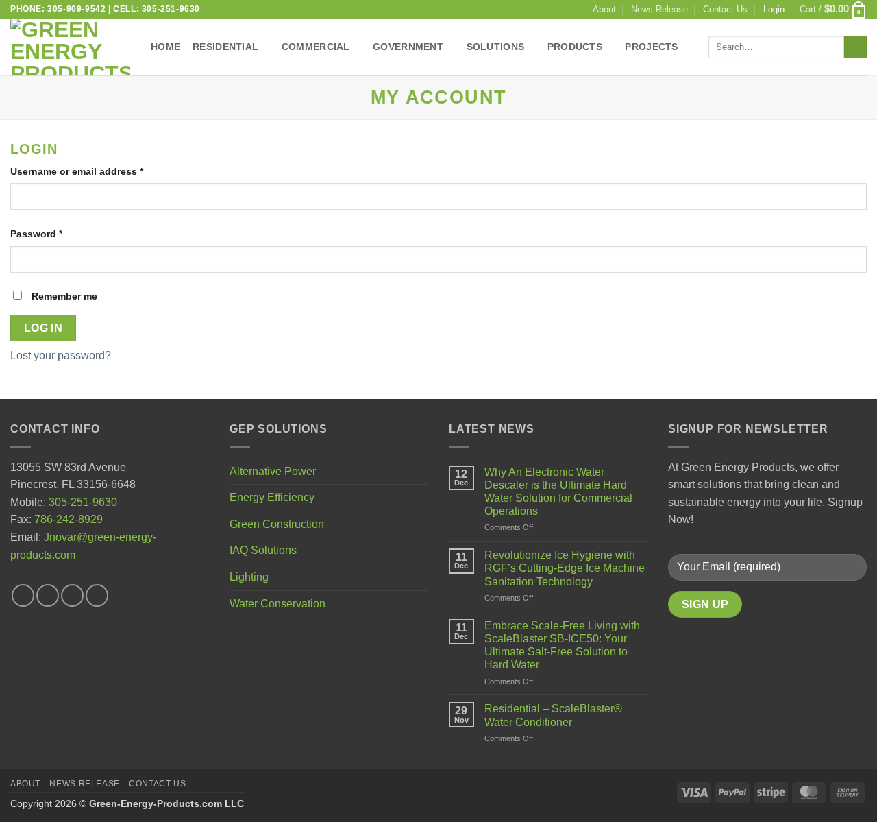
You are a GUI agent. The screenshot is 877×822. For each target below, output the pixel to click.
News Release (659, 9)
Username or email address (97, 171)
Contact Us (725, 9)
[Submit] (855, 47)
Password (57, 233)
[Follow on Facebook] (23, 595)
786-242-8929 (68, 519)
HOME (165, 46)
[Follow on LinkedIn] (97, 595)
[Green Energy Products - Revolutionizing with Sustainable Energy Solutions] (70, 47)
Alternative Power (273, 471)
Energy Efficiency (272, 497)
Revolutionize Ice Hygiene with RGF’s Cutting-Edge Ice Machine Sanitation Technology (564, 568)
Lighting (249, 577)
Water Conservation (277, 603)
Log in (43, 328)
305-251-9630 (83, 502)
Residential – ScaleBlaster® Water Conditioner (553, 715)
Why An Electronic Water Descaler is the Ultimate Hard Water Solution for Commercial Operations (558, 492)
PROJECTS (651, 46)
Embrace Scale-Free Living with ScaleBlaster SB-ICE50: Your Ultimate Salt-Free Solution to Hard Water (562, 645)
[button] (833, 9)
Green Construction (277, 524)
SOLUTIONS (496, 46)
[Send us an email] (72, 595)
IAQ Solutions (263, 550)
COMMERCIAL (316, 46)
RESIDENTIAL (225, 46)
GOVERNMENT (408, 46)
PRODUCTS (574, 46)
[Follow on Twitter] (47, 595)
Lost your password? (60, 355)
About (604, 9)
